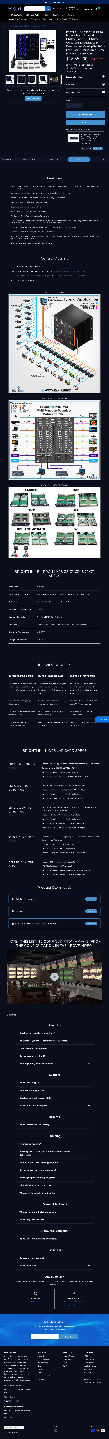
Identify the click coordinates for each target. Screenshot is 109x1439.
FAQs (40, 1369)
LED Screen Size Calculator (93, 1382)
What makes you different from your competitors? (43, 1040)
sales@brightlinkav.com (73, 1305)
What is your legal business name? (36, 1063)
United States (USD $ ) (12, 1427)
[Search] (48, 8)
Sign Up (65, 1366)
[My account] (91, 9)
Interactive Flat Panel (91, 1379)
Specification (30, 159)
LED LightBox (35, 19)
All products (14, 26)
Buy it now (85, 123)
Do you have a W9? (28, 1265)
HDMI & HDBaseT (50, 15)
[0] (97, 8)
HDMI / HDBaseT (90, 1359)
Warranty (41, 1379)
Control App (88, 1376)
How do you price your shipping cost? (37, 1177)
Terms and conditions (46, 1376)
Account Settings (69, 1356)
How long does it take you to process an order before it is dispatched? (46, 1153)
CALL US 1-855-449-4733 (54, 2)
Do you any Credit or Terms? (33, 1219)
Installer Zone (43, 1363)
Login (65, 1363)
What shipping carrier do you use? (35, 1185)
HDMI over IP (89, 1363)
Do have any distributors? (31, 1258)
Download (91, 899)
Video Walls (88, 1369)
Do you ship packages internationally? (37, 1170)
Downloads (54, 159)
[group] (54, 1015)
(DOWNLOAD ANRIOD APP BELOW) (70, 271)
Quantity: (70, 100)
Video (79, 159)
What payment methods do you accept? (38, 1212)
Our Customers (43, 1359)
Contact (40, 1372)
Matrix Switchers (68, 15)
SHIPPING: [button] (12, 1015)
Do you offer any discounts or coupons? (38, 1238)
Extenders (87, 1372)
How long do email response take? (35, 1098)
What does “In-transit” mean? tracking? (38, 1193)
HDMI (86, 1356)
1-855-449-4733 (74, 10)
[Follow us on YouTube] (55, 1430)
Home (6, 26)
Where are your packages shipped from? (38, 1162)
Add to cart (85, 114)
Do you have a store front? (32, 1056)
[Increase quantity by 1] (80, 105)
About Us (41, 1356)
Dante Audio (48, 19)
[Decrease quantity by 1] (68, 105)
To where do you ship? (30, 1144)
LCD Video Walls (32, 15)
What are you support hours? (33, 1090)
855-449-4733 (13, 1401)
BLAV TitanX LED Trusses (67, 19)
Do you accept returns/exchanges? (35, 1124)
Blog (39, 1366)
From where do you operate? (33, 1048)
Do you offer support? (29, 1082)
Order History (68, 1359)
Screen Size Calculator (18, 19)
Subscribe (69, 1337)
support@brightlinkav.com (73, 1301)
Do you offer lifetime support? (34, 1105)
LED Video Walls (15, 15)
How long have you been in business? (37, 1033)
